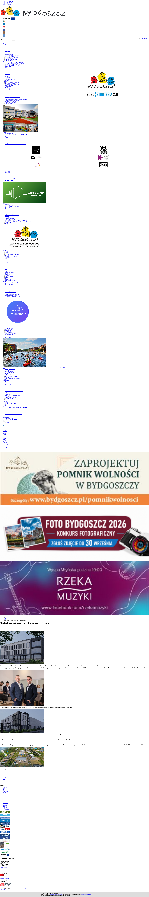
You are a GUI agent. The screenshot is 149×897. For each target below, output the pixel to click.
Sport (4, 169)
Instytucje (7, 135)
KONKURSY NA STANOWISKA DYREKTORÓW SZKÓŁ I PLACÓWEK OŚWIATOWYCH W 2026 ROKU (26, 96)
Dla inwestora (5, 81)
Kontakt (6, 223)
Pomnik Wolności (6, 417)
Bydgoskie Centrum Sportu (10, 171)
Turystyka (4, 327)
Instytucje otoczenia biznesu (10, 88)
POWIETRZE (7, 77)
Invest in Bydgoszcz (9, 85)
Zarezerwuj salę (8, 283)
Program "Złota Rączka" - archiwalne (12, 294)
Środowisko (5, 69)
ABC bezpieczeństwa (9, 388)
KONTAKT (7, 80)
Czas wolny (5, 400)
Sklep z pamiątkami (8, 329)
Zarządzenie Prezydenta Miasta (11, 419)
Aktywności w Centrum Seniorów (11, 286)
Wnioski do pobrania (9, 398)
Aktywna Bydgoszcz (9, 180)
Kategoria (4, 619)
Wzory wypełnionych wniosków (11, 397)
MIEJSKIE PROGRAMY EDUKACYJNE (13, 92)
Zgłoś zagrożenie (8, 381)
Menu (1, 425)
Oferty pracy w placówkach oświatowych (12, 97)
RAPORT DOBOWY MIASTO (11, 385)
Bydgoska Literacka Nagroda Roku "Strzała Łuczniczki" (15, 144)
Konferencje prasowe (9, 404)
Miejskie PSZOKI (8, 373)
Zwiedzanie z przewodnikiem (10, 333)
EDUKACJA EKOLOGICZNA (11, 73)
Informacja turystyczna (9, 335)
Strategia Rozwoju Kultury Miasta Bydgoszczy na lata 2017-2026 (17, 143)
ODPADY (7, 76)
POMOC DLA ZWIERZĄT (10, 390)
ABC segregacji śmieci (9, 372)
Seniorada (7, 287)
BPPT (4, 779)
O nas (6, 399)
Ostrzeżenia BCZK (8, 384)
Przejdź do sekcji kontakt (7, 4)
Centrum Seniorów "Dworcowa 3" (11, 282)
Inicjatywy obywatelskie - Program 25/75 (12, 82)
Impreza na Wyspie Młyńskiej (10, 205)
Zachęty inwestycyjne (9, 87)
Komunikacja (5, 379)
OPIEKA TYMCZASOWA (10, 410)
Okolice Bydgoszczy (9, 336)
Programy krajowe (8, 93)
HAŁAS (6, 75)
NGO (4, 211)
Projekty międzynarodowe (10, 79)
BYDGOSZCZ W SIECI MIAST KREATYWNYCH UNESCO (17, 134)
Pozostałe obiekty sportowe (10, 179)
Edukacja (4, 91)
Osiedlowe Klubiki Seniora (10, 284)
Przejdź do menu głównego (8, 1)
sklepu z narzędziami (14, 736)
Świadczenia (5, 393)
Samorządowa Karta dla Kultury (11, 145)
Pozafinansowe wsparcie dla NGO (11, 219)
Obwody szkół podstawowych (10, 102)
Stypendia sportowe (8, 176)
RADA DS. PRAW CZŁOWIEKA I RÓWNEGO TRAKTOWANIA (18, 221)
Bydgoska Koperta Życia (9, 293)
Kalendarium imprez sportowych (11, 173)
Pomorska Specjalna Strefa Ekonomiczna (12, 90)
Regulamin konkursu (9, 418)
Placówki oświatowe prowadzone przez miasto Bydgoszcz (16, 99)
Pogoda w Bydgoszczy (9, 337)
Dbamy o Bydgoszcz (9, 382)
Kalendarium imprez (9, 133)
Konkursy (7, 204)
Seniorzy (4, 281)
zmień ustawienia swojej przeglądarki (86, 894)
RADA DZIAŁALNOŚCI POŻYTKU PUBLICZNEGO (16, 220)
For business (7, 423)
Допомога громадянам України (11, 415)
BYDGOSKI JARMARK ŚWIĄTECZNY (13, 206)
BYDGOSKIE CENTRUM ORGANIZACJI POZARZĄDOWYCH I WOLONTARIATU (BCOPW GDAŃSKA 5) (27, 212)
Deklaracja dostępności (4, 878)
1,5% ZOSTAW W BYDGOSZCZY (12, 215)
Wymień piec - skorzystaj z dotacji (11, 370)
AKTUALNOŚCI (8, 70)
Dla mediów (5, 401)
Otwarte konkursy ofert (9, 103)
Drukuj (2, 785)
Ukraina (4, 406)
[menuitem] (76, 42)
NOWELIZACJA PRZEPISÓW (11, 408)
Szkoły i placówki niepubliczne (11, 101)
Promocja (4, 203)
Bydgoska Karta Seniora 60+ (10, 292)
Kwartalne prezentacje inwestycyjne (11, 376)
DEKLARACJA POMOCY (10, 409)
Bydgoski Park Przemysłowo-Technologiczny (13, 84)
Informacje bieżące (8, 217)
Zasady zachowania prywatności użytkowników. (32, 888)
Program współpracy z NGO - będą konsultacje (14, 214)
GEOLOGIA (7, 74)
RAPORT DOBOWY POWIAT (11, 386)
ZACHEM (7, 78)
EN (3, 421)
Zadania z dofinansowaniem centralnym (12, 378)
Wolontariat (7, 216)
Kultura (4, 132)
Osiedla (4, 250)
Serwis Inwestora (8, 86)
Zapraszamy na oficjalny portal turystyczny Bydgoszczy (56, 367)
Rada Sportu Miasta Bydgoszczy (11, 178)
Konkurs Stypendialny (9, 138)
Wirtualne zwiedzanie (9, 328)
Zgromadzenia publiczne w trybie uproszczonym (14, 391)
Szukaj (14, 40)
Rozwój (4, 61)
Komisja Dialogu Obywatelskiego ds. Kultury (13, 139)
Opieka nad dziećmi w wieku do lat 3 (12, 98)
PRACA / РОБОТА (9, 413)
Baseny (6, 170)
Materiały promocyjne (9, 209)
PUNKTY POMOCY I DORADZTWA (12, 416)
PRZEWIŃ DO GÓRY (4, 889)
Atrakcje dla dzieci (8, 332)
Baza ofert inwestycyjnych (10, 83)
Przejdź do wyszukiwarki (7, 2)
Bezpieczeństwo (6, 380)
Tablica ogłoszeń (8, 222)
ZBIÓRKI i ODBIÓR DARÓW (11, 411)
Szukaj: (1, 39)
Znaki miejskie (8, 207)
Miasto (4, 43)
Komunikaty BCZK (9, 383)
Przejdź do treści (6, 3)
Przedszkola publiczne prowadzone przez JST (13, 100)
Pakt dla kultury (8, 140)
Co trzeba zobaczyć (8, 331)
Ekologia (4, 368)
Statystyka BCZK (8, 387)
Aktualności (5, 42)
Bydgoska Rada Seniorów (10, 288)
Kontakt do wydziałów (4, 867)
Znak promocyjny (8, 208)
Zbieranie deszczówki (9, 374)
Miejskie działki (8, 89)
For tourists (7, 422)
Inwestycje (5, 375)
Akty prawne (7, 396)
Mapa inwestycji (8, 377)
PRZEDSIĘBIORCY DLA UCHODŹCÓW (13, 414)
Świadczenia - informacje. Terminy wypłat (13, 395)
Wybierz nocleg (8, 330)
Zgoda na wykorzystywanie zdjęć (11, 405)
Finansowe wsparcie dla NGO (10, 218)
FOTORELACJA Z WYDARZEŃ (11, 403)
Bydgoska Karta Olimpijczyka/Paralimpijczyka (13, 181)
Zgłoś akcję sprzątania (9, 371)
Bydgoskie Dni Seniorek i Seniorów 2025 (13, 296)
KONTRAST (5, 420)
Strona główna (5, 618)
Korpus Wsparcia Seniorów (10, 291)
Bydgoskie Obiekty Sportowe (10, 172)
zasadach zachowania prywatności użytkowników (55, 894)
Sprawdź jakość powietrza (10, 369)
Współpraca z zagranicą (9, 210)
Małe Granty (7, 137)
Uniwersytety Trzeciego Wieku (11, 295)
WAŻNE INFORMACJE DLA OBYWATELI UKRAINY (16, 407)
